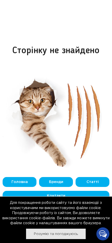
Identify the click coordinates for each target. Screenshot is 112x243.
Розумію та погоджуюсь (56, 233)
